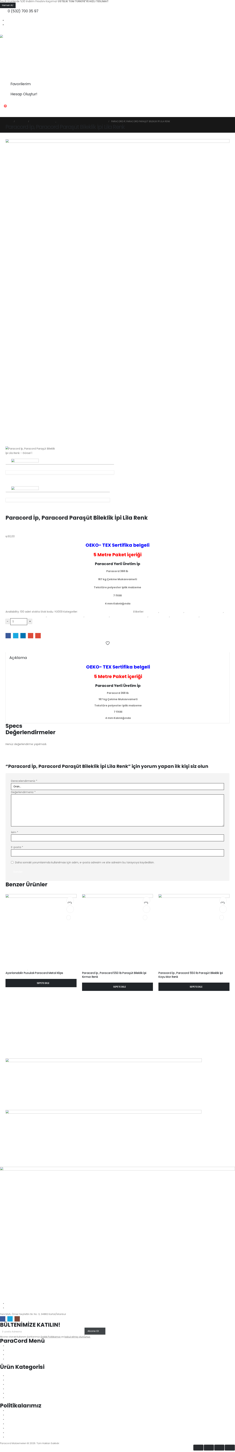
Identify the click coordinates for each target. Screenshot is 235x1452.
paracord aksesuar (172, 611)
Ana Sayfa (8, 113)
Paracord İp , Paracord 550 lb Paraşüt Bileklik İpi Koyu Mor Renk (190, 975)
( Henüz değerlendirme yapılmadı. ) (28, 532)
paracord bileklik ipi (97, 616)
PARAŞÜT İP (207, 616)
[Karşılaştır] (68, 917)
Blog (69, 113)
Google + (30, 635)
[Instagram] (17, 1319)
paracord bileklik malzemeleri (129, 616)
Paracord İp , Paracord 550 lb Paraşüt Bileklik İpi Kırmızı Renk (114, 975)
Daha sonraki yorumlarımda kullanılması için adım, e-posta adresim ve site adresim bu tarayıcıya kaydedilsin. (84, 862)
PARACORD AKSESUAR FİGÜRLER (204, 611)
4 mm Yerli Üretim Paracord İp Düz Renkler (105, 611)
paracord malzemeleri (184, 616)
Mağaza (42, 113)
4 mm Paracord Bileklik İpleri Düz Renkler (103, 969)
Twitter (15, 635)
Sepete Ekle (15, 628)
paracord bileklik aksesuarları (65, 616)
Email (38, 635)
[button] (3, 32)
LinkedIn (23, 635)
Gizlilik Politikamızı (50, 1336)
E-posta (17, 847)
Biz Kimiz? (26, 113)
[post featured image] (41, 929)
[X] (10, 1319)
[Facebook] (2, 1319)
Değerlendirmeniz (23, 792)
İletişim (56, 113)
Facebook (8, 635)
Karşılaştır (14, 649)
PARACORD (151, 611)
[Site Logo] (23, 58)
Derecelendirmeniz (24, 781)
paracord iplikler (159, 616)
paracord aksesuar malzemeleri (26, 616)
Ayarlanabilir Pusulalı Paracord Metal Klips (34, 973)
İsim (14, 832)
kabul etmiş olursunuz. (77, 1336)
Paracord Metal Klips (16, 969)
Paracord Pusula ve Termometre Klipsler (49, 969)
